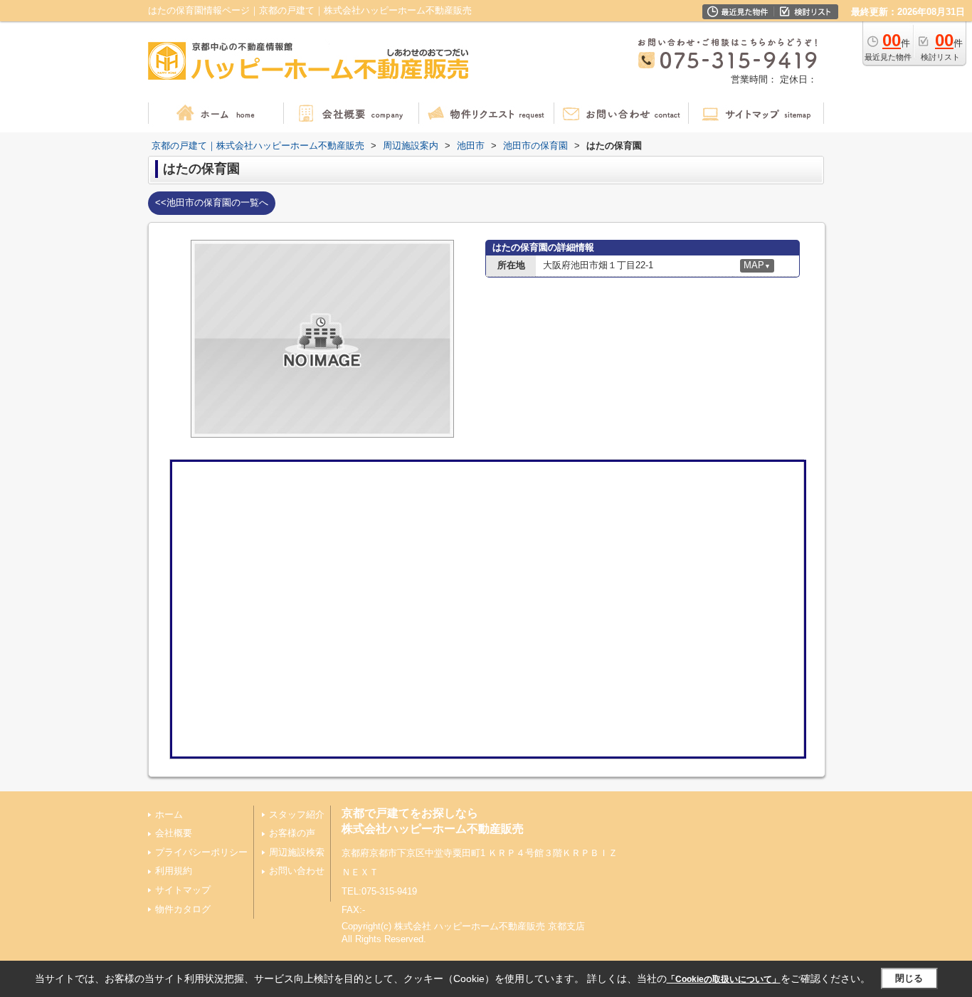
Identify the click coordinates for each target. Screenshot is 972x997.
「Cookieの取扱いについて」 (724, 979)
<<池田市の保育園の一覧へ (211, 202)
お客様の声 (292, 833)
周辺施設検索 (296, 852)
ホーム (169, 814)
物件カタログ (183, 909)
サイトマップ (183, 890)
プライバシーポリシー (201, 852)
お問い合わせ (296, 870)
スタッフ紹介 (296, 814)
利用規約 (173, 870)
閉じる (909, 978)
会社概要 (173, 833)
